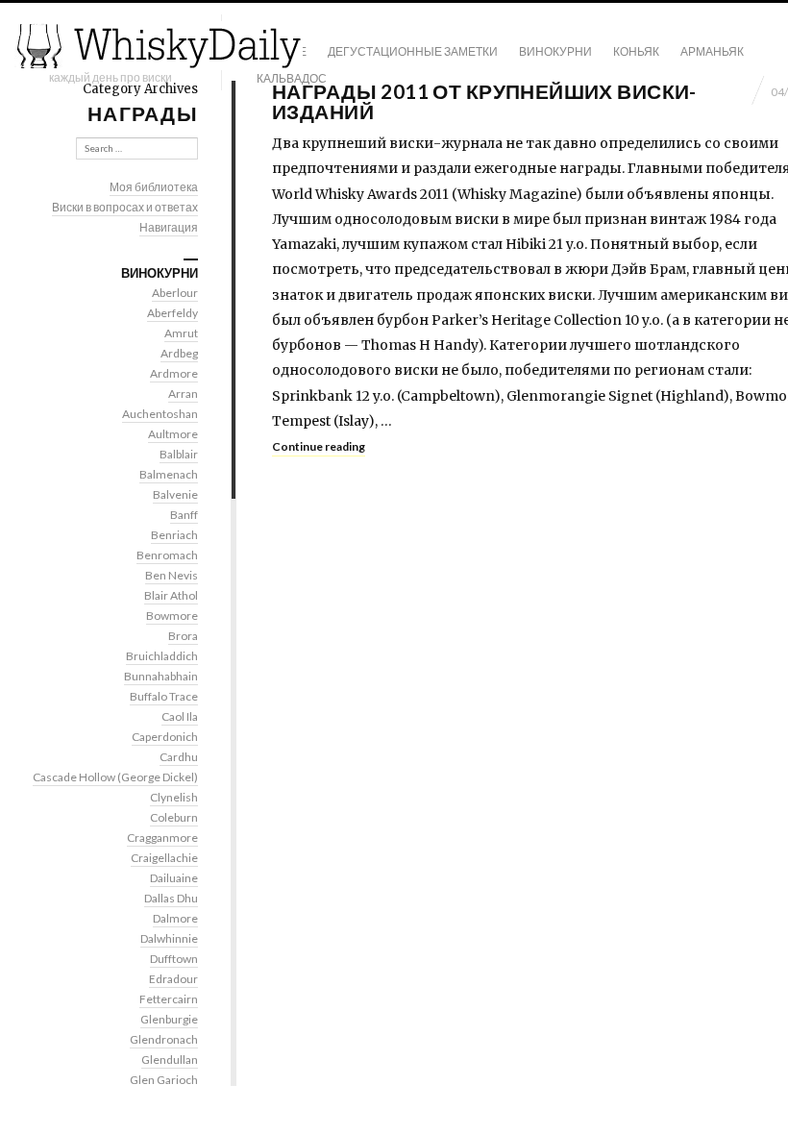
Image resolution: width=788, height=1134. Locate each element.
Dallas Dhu (171, 898)
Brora (183, 636)
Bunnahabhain (161, 676)
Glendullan (169, 1059)
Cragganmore (162, 837)
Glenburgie (169, 1019)
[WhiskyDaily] (158, 45)
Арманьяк (712, 51)
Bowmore (172, 615)
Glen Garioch (164, 1079)
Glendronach (164, 1039)
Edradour (173, 979)
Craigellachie (164, 857)
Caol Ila (179, 716)
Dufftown (174, 958)
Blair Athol (171, 595)
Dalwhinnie (169, 938)
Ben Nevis (171, 575)
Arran (183, 393)
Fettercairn (168, 999)
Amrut (181, 333)
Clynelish (174, 797)
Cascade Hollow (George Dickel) (115, 777)
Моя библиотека (154, 187)
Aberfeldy (172, 313)
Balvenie (175, 494)
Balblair (179, 454)
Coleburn (174, 817)
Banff (184, 514)
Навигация (168, 227)
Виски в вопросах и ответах (125, 207)
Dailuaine (174, 878)
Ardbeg (179, 353)
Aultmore (173, 434)
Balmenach (168, 474)
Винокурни (555, 51)
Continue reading (318, 446)
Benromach (167, 555)
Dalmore (175, 918)
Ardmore (174, 373)
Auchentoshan (160, 414)
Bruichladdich (162, 656)
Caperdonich (165, 736)
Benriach (174, 535)
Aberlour (175, 292)
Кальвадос (292, 78)
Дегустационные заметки (413, 51)
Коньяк (636, 51)
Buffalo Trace (164, 696)
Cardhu (179, 757)
